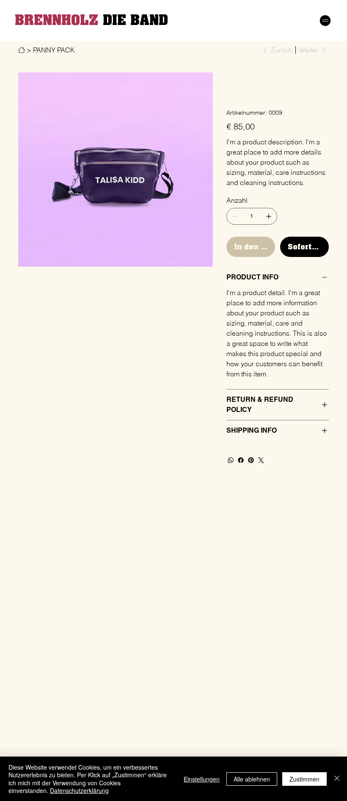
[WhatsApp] (230, 460)
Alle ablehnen (252, 779)
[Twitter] (261, 460)
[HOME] (21, 50)
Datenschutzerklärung (79, 790)
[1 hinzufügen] (268, 216)
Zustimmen (304, 779)
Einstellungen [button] (202, 779)
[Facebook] (241, 460)
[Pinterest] (251, 460)
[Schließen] (337, 778)
